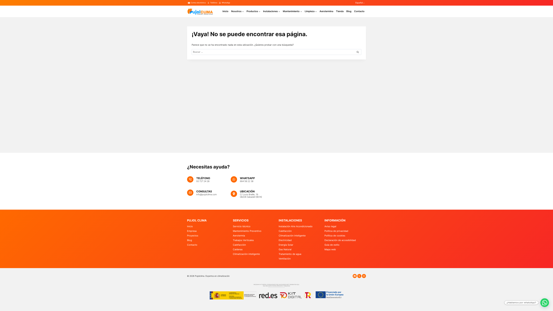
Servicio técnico (241, 226)
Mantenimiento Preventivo (247, 231)
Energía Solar (286, 244)
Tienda (340, 11)
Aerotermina (326, 11)
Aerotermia (239, 235)
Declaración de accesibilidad (340, 240)
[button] (544, 302)
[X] (359, 276)
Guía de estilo (331, 244)
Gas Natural (285, 249)
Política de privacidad (336, 231)
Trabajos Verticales (243, 240)
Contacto (359, 11)
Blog (348, 11)
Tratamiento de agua (290, 254)
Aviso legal (330, 226)
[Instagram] (364, 276)
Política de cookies (334, 235)
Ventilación (285, 258)
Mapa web (330, 249)
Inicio (225, 11)
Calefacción (239, 244)
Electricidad (285, 240)
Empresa (192, 231)
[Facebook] (355, 276)
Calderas (238, 249)
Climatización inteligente (246, 254)
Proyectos (192, 235)
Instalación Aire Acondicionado (296, 226)
